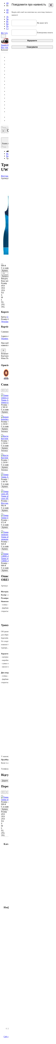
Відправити (32, 41)
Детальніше (6, 321)
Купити (5, 271)
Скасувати (32, 47)
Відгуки (5, 176)
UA (6, 33)
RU (2, 33)
